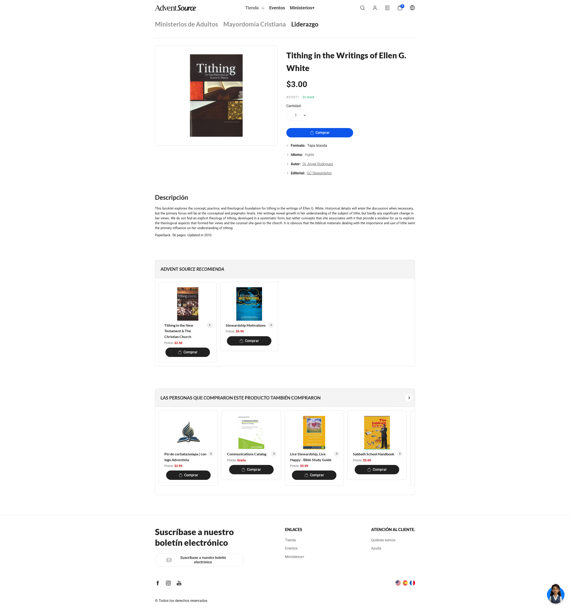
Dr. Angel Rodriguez (318, 164)
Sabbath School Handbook (373, 454)
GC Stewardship (319, 173)
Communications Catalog (246, 454)
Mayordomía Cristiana (254, 24)
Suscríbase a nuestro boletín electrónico (203, 560)
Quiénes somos (383, 540)
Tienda (252, 7)
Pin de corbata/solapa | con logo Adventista (185, 457)
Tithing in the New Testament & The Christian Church (178, 331)
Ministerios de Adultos (186, 24)
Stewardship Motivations (246, 325)
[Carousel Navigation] (284, 397)
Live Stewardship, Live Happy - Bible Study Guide (311, 457)
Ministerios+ (302, 7)
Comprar (323, 132)
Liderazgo (304, 24)
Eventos (277, 7)
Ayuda (376, 548)
